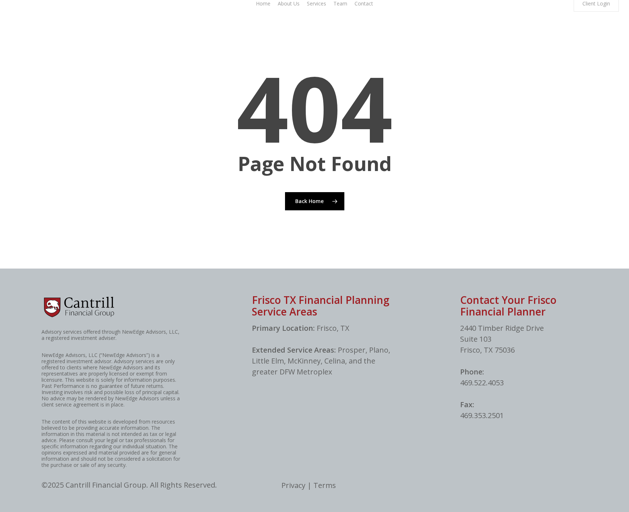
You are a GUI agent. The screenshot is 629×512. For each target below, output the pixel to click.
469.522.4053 (482, 383)
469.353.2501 (482, 415)
